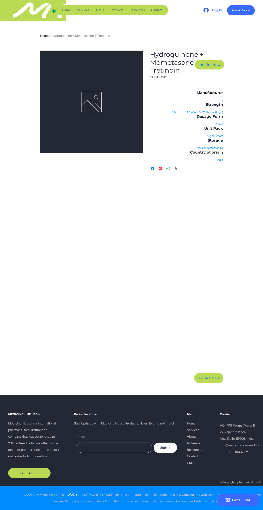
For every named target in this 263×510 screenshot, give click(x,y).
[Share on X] (176, 168)
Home (44, 35)
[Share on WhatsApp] (168, 168)
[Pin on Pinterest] (160, 168)
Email (81, 436)
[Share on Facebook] (152, 168)
